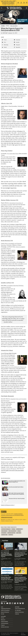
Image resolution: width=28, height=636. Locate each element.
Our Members (18, 610)
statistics (11, 534)
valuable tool (9, 328)
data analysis (4, 530)
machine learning (11, 532)
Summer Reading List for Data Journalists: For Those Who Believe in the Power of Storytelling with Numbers (21, 580)
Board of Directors (5, 612)
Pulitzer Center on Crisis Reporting (13, 206)
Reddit (5, 47)
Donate (2, 613)
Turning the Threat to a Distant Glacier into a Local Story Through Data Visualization (21, 554)
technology (10, 346)
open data (18, 532)
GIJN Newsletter (4, 623)
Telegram (18, 44)
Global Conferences (19, 612)
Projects (3, 625)
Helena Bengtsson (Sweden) (9, 63)
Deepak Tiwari (5, 558)
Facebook (18, 39)
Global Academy (4, 621)
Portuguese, (3, 468)
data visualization (12, 530)
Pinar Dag (18, 584)
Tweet (5, 39)
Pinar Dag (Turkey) (6, 150)
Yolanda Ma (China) (7, 350)
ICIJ (25, 381)
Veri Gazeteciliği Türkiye (13, 153)
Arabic (7, 467)
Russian (8, 468)
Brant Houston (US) (7, 240)
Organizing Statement (6, 608)
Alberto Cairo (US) (6, 103)
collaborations (19, 529)
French (23, 467)
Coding (13, 529)
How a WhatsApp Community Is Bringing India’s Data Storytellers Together (6, 554)
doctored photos (18, 308)
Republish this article (7, 517)
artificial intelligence (6, 529)
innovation (4, 532)
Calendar (17, 613)
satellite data (4, 534)
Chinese (15, 467)
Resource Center (8, 465)
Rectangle (23, 634)
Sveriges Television (11, 66)
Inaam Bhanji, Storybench (7, 581)
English (19, 467)
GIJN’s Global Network (20, 608)
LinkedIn (17, 42)
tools (16, 335)
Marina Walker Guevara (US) (9, 200)
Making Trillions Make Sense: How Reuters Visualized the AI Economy (7, 578)
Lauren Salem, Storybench (20, 558)
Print (5, 42)
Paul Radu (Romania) (7, 396)
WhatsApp (5, 44)
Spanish (14, 468)
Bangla (11, 467)
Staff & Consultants (5, 610)
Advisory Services (5, 627)
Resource (3, 619)
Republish (18, 47)
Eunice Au (9, 459)
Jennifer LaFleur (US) (7, 282)
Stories (3, 25)
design (19, 530)
